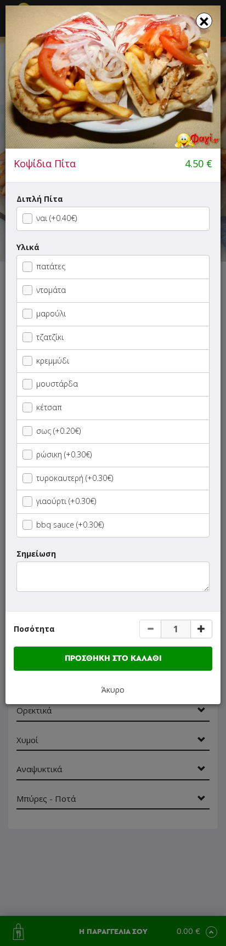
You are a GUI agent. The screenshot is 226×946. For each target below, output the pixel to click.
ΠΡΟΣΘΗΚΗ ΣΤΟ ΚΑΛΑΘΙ (113, 658)
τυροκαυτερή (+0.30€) (74, 478)
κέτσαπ (49, 407)
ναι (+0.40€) (56, 218)
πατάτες (50, 266)
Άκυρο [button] (113, 689)
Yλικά (27, 247)
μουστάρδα (57, 383)
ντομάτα (51, 290)
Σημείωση (36, 553)
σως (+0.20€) (58, 431)
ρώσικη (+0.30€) (64, 454)
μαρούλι (51, 313)
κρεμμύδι (52, 360)
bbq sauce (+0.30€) (70, 524)
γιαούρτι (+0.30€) (66, 501)
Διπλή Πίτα (39, 199)
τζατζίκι (50, 337)
